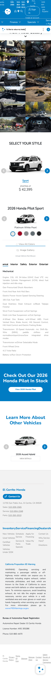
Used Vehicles (9, 538)
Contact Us (14, 496)
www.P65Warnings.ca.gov (16, 608)
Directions (43, 545)
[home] (16, 11)
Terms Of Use (18, 658)
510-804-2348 (16, 511)
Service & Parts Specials (20, 544)
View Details (25, 458)
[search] (21, 11)
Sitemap (24, 658)
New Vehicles (9, 533)
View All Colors (26, 244)
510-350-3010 (14, 515)
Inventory (9, 528)
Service (21, 528)
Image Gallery (27, 250)
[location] (28, 2)
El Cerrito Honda (5, 658)
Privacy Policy (11, 658)
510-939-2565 (15, 507)
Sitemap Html (31, 658)
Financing (32, 528)
